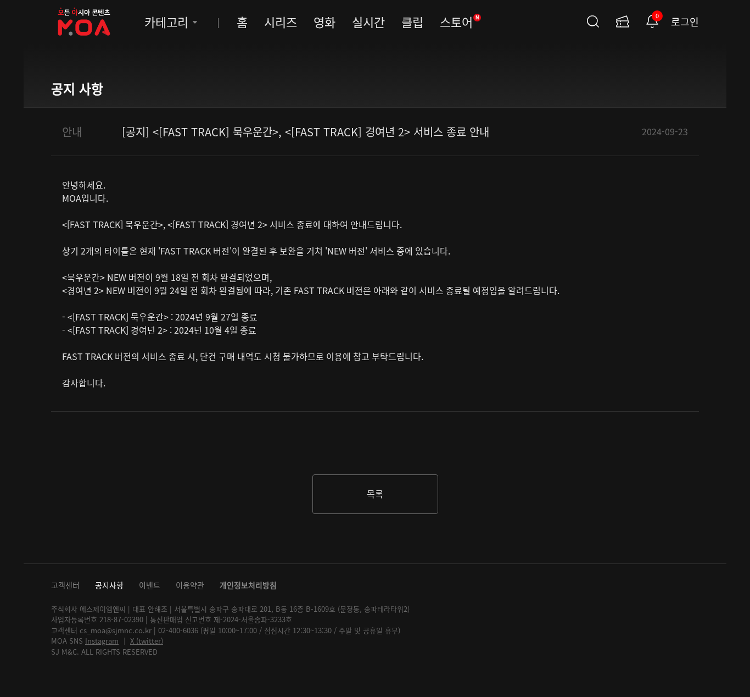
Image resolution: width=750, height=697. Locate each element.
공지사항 (109, 584)
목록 (375, 493)
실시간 (368, 21)
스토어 (459, 21)
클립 (412, 21)
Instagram (102, 640)
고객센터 (65, 584)
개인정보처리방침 (248, 584)
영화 (324, 21)
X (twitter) (146, 640)
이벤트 (149, 584)
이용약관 (190, 584)
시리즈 (280, 21)
